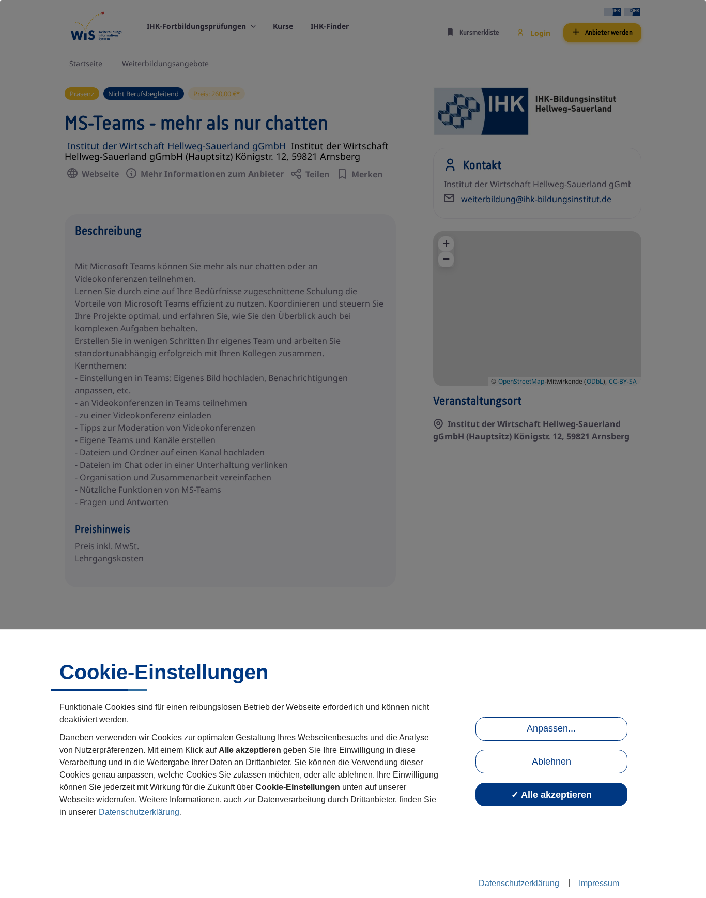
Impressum (599, 883)
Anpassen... (551, 728)
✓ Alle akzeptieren (551, 794)
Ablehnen (551, 761)
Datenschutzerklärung (139, 812)
